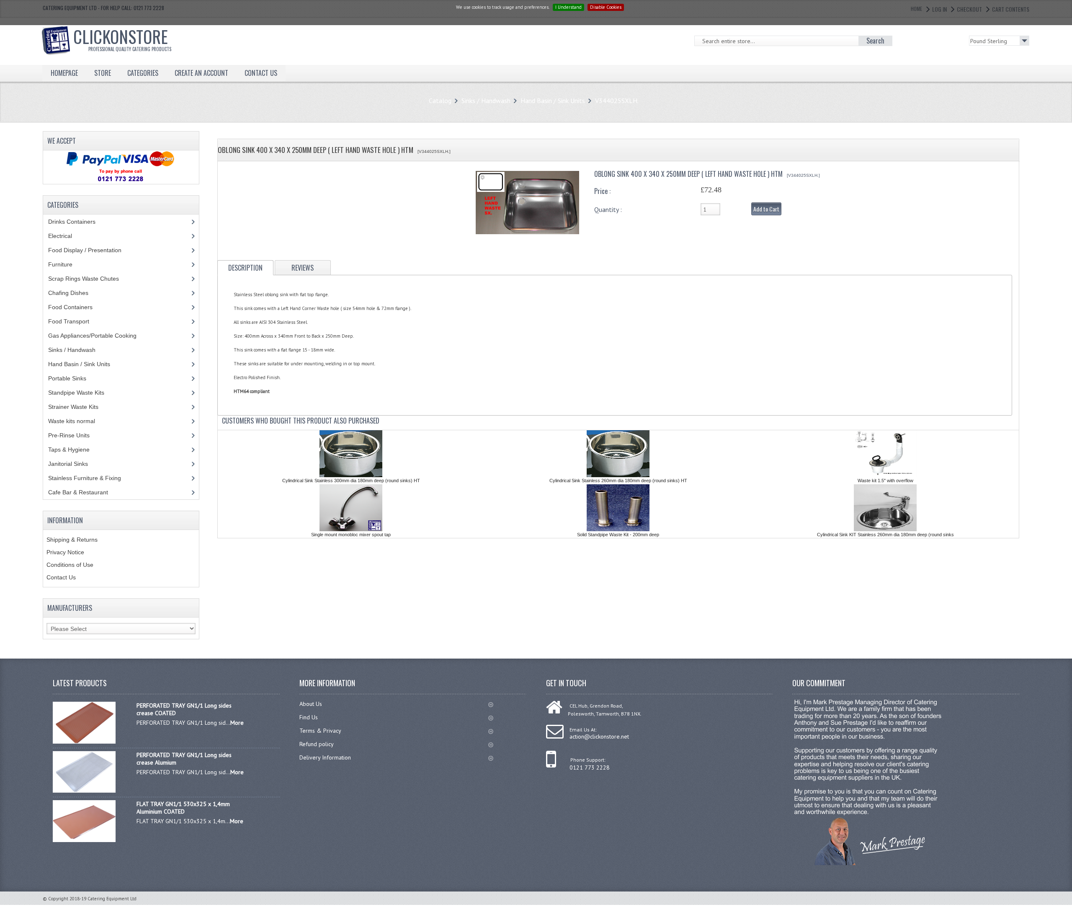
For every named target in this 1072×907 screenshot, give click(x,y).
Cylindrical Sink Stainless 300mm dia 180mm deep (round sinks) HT (351, 480)
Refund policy (316, 744)
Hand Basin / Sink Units (553, 100)
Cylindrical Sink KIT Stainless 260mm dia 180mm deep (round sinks (885, 534)
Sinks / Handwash (485, 100)
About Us (310, 704)
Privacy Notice (65, 552)
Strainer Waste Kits (78, 406)
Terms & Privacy (320, 730)
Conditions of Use (69, 564)
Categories (142, 73)
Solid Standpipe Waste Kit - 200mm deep (618, 534)
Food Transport (76, 321)
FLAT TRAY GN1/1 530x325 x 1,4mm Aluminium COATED (183, 807)
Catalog (440, 100)
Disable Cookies (605, 7)
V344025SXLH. (617, 100)
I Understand (568, 7)
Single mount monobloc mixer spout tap (351, 534)
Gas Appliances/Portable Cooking (98, 335)
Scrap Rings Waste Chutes (88, 278)
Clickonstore (122, 38)
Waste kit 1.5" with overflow (885, 480)
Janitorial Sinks (72, 463)
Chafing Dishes (74, 292)
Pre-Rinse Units (73, 435)
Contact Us (61, 577)
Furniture (66, 264)
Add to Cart (766, 208)
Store (102, 73)
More (237, 722)
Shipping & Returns (72, 539)
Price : (602, 191)
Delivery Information (325, 757)
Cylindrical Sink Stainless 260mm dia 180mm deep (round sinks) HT (618, 480)
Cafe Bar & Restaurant (86, 492)
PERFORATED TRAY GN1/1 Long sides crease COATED (184, 709)
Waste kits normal (78, 421)
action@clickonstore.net (599, 736)
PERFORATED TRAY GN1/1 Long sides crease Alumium (184, 758)
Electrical (68, 236)
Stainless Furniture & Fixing (91, 478)
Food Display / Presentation (91, 250)
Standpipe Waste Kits (80, 392)
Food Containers (78, 307)
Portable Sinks (71, 378)
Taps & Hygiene (75, 449)
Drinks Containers (78, 221)
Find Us (308, 717)
